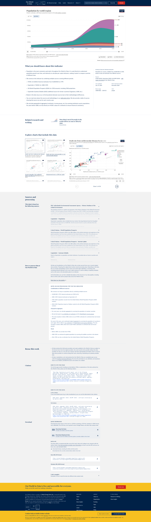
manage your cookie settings (78, 518)
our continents (68, 322)
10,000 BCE (33, 51)
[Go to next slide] (116, 186)
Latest (64, 3)
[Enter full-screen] (123, 181)
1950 (74, 174)
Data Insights (79, 502)
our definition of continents (69, 314)
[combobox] (96, 3)
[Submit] (106, 3)
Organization (97, 499)
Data (60, 3)
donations (46, 515)
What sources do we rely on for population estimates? (112, 60)
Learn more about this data (62, 54)
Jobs (95, 507)
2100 (122, 51)
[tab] (30, 16)
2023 (122, 174)
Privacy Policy (68, 518)
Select (117, 146)
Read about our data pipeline (58, 280)
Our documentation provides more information (69, 445)
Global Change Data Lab (47, 494)
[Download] (117, 181)
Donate (121, 3)
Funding (95, 502)
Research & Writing (115, 496)
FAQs (50, 502)
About (77, 3)
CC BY (45, 57)
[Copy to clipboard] (95, 373)
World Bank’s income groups (87, 314)
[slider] (47, 51)
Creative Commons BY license (64, 358)
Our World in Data (29, 3)
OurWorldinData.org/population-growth (35, 57)
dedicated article (65, 98)
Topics (77, 496)
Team (95, 504)
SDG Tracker (79, 510)
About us (96, 496)
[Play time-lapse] (28, 51)
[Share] (120, 181)
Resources (70, 3)
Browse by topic (53, 3)
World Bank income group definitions (83, 322)
